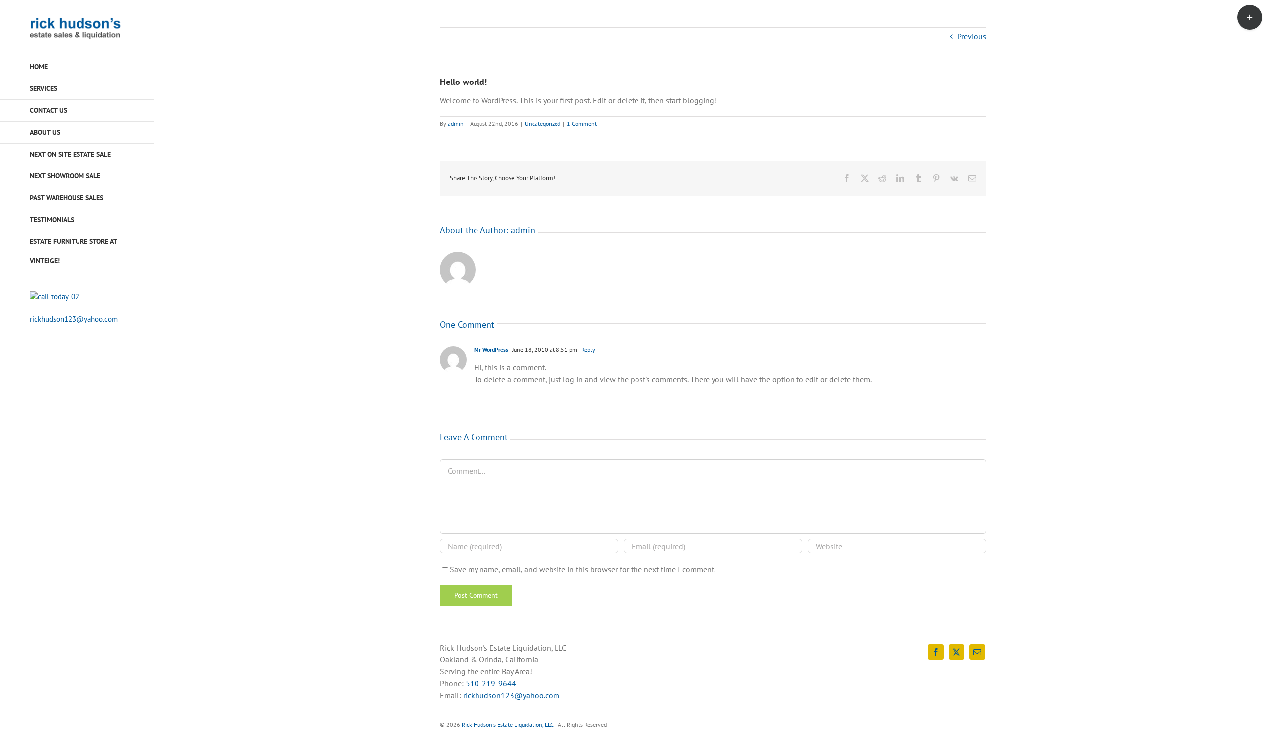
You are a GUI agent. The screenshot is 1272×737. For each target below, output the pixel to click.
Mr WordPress (491, 349)
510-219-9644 (491, 683)
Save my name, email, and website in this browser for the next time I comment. (583, 569)
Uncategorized (542, 123)
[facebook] (936, 652)
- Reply (586, 349)
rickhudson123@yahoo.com (74, 319)
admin (456, 123)
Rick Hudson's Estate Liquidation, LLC (508, 724)
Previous (971, 36)
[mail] (977, 652)
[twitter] (956, 652)
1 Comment (582, 123)
